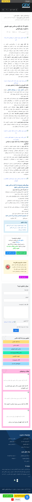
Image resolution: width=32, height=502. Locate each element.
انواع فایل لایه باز (16, 364)
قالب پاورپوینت (16, 360)
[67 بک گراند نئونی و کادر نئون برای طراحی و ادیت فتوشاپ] (16, 378)
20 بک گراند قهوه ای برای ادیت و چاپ (18, 422)
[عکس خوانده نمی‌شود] (10, 322)
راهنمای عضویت (25, 458)
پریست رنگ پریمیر (25, 447)
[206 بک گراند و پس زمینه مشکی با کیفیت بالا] (16, 397)
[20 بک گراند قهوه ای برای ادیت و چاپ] (16, 415)
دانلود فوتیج (26, 444)
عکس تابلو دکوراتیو (16, 349)
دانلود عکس (16, 15)
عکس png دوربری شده (16, 353)
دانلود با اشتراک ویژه (21, 253)
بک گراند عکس (16, 342)
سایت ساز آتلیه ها (11, 456)
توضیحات (17, 499)
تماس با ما (26, 461)
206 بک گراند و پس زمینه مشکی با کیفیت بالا (16, 404)
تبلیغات (13, 458)
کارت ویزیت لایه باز (25, 441)
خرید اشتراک (5, 1)
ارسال (16, 330)
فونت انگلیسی (16, 356)
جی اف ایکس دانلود (25, 15)
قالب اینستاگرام (11, 439)
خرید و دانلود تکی (11, 253)
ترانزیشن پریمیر (11, 444)
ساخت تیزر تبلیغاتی (25, 456)
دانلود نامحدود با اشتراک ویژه (21, 496)
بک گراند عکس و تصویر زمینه (23, 18)
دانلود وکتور (12, 441)
